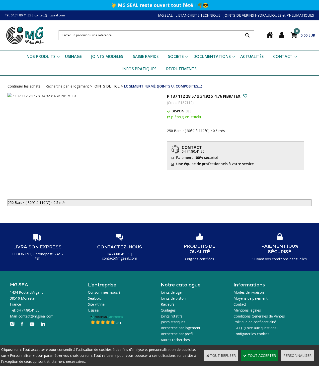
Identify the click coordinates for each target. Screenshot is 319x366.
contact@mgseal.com (49, 15)
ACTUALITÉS (252, 56)
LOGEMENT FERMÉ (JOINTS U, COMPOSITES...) (163, 86)
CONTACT (283, 56)
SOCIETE (176, 56)
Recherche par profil (177, 333)
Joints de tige (171, 292)
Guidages (168, 310)
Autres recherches (175, 339)
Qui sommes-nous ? (104, 292)
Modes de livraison (249, 292)
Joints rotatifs (171, 316)
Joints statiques (173, 322)
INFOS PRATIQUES (139, 69)
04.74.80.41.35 (193, 151)
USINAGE (73, 56)
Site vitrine (96, 304)
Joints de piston (173, 298)
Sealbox (94, 298)
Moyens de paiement (251, 298)
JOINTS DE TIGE (106, 86)
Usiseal (93, 310)
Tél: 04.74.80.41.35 (18, 15)
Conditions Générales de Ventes (259, 316)
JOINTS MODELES (107, 56)
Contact (240, 304)
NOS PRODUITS (41, 56)
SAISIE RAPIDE (146, 56)
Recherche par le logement (67, 86)
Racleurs (167, 304)
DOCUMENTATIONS (212, 56)
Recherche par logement (180, 327)
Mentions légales (247, 310)
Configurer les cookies (251, 333)
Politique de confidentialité (255, 322)
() (119, 322)
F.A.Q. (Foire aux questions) (256, 327)
